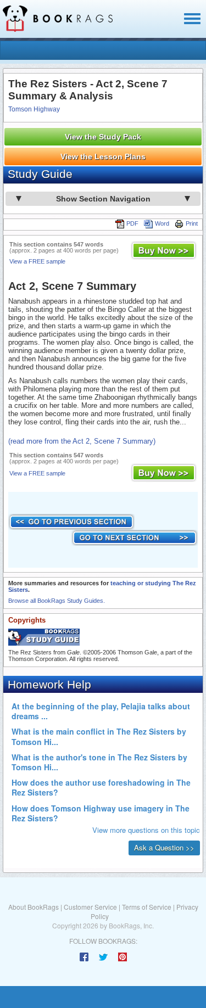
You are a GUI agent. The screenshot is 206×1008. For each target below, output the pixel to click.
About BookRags (33, 906)
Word (162, 223)
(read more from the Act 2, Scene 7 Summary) (81, 441)
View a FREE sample (37, 261)
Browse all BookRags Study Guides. (56, 600)
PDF (132, 223)
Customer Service (90, 906)
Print (192, 223)
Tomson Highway (34, 109)
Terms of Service (146, 906)
